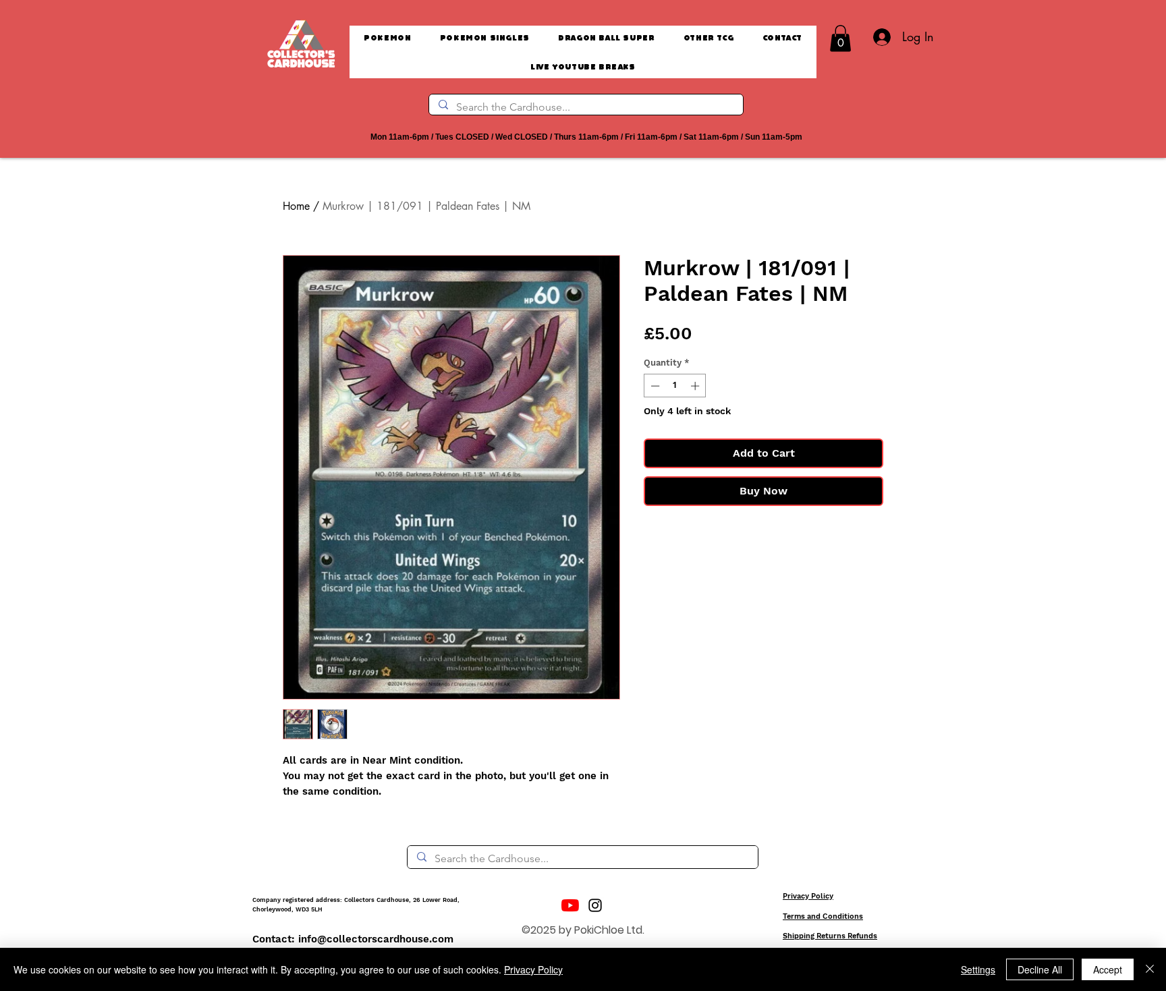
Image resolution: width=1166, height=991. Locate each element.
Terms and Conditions (823, 916)
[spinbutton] (675, 385)
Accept (1107, 969)
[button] (840, 38)
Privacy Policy (808, 896)
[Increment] (696, 385)
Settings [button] (978, 969)
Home (296, 206)
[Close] (1150, 969)
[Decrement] (654, 385)
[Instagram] (595, 905)
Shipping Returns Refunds (830, 936)
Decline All (1040, 969)
